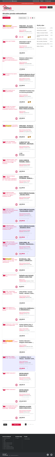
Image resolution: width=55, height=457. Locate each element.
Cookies (4, 439)
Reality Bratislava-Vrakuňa (24, 296)
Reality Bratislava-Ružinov (24, 146)
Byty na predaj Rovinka (22, 116)
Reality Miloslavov (22, 345)
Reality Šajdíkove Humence (24, 78)
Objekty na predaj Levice (22, 284)
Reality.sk (5, 10)
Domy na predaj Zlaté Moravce (23, 366)
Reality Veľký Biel (22, 30)
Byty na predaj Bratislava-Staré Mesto (24, 415)
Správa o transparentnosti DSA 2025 (8, 448)
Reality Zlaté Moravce (23, 361)
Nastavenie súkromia (6, 445)
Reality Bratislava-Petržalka (24, 164)
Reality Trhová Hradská (23, 328)
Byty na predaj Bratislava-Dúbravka (24, 382)
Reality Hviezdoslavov (23, 95)
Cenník (4, 441)
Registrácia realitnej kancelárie (7, 442)
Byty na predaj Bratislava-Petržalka (24, 169)
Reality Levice (22, 279)
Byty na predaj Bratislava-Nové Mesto (24, 134)
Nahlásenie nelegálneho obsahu (8, 446)
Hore (5, 424)
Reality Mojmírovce (23, 62)
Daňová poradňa (27, 439)
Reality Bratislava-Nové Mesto (25, 129)
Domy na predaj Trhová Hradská (24, 333)
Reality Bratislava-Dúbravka (24, 263)
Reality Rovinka (22, 111)
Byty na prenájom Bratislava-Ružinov (24, 151)
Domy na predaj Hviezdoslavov (23, 99)
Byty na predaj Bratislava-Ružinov (24, 317)
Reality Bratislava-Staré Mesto (25, 410)
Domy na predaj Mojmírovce (23, 50)
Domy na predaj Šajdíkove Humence (24, 83)
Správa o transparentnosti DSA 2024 (8, 447)
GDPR (4, 440)
